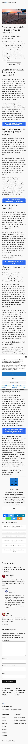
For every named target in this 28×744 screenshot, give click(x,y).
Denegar (14, 378)
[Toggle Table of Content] (18, 64)
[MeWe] (22, 515)
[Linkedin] (17, 515)
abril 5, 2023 (9, 615)
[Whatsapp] (8, 518)
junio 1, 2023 (9, 577)
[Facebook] (5, 515)
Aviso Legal (24, 386)
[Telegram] (14, 518)
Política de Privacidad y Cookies (6, 386)
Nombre (5, 658)
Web (3, 673)
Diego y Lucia (16, 36)
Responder (5, 588)
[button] (25, 357)
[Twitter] (11, 515)
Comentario (6, 640)
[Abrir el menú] (25, 2)
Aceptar (14, 374)
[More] (19, 518)
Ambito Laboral (11, 2)
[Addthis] (14, 508)
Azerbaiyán (7, 38)
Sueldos (12, 38)
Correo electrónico (8, 666)
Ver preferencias (14, 382)
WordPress (12, 741)
